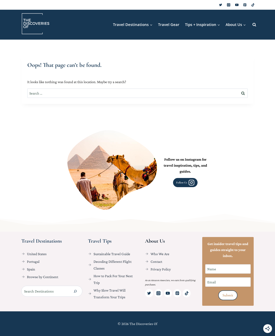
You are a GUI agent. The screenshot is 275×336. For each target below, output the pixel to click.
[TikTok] (253, 4)
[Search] (75, 291)
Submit (227, 295)
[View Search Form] (254, 25)
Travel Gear (168, 24)
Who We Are (160, 254)
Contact (156, 261)
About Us (155, 241)
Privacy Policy (161, 269)
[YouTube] (236, 4)
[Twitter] (220, 4)
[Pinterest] (245, 4)
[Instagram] (228, 4)
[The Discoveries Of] (36, 24)
